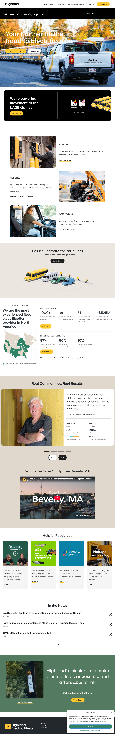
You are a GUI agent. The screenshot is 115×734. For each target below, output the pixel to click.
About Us (91, 4)
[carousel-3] (61, 451)
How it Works (48, 4)
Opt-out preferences (85, 730)
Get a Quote (57, 261)
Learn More (16, 113)
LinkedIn (43, 725)
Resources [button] (60, 4)
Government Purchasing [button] (76, 4)
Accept (90, 726)
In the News (44, 727)
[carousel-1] (47, 451)
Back (53, 457)
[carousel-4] (68, 451)
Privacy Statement (95, 730)
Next (62, 457)
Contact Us (103, 4)
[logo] (12, 4)
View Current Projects (16, 51)
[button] (111, 713)
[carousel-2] (54, 451)
